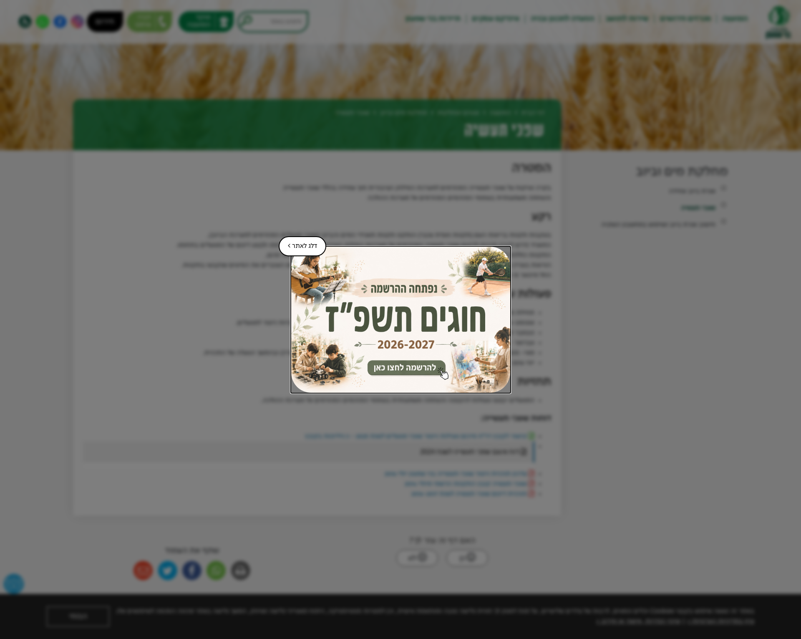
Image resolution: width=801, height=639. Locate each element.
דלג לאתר (298, 243)
